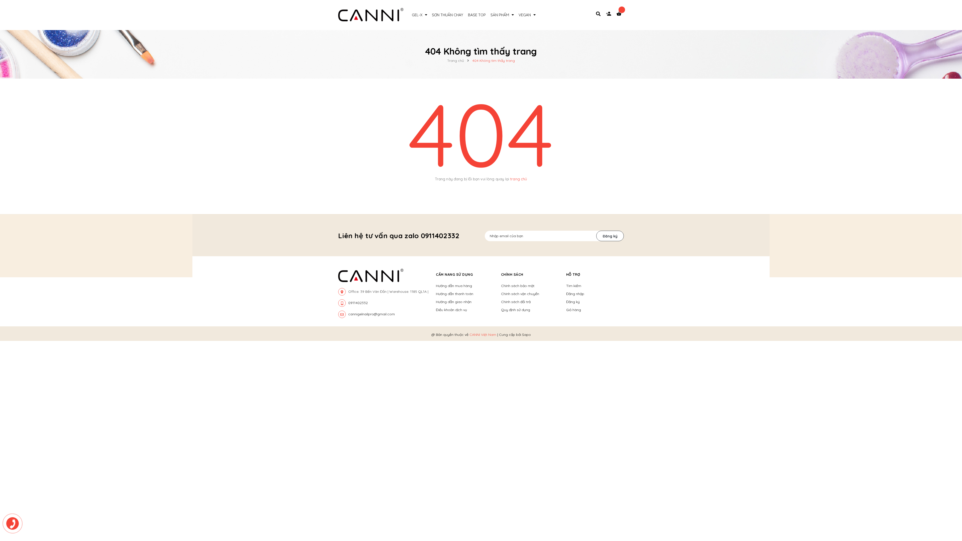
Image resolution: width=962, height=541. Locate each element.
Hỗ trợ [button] (573, 274)
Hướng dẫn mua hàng (454, 286)
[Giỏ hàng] (620, 15)
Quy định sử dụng (515, 310)
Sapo (526, 334)
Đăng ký (610, 236)
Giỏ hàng (573, 310)
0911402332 (358, 303)
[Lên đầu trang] (810, 508)
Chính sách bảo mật (517, 286)
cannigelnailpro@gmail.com (371, 314)
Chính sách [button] (512, 274)
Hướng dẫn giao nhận (453, 302)
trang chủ (518, 179)
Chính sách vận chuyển (520, 294)
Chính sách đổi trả (516, 302)
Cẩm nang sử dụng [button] (454, 274)
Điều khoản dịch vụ (451, 310)
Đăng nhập (575, 294)
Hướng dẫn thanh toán (454, 294)
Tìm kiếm (573, 286)
